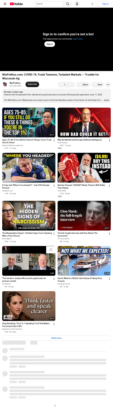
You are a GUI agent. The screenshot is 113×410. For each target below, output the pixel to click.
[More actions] (108, 84)
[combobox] (49, 3)
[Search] (67, 4)
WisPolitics (15, 83)
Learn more (78, 39)
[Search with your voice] (77, 4)
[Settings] (92, 3)
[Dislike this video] (71, 84)
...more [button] (105, 100)
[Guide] (5, 3)
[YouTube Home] (16, 4)
